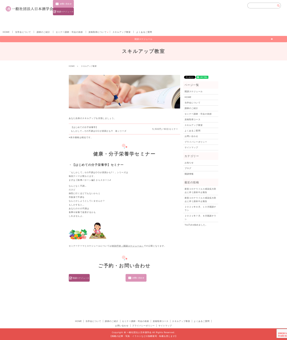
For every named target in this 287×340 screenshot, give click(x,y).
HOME (6, 32)
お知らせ (189, 162)
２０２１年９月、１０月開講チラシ (200, 208)
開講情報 (189, 174)
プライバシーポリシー (196, 142)
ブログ (188, 168)
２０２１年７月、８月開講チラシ (200, 217)
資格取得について (97, 32)
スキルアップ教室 (122, 32)
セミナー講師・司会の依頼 (69, 32)
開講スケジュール (144, 39)
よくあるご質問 (144, 32)
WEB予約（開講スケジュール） (128, 246)
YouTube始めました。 (196, 224)
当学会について (23, 32)
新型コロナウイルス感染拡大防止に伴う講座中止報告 (200, 190)
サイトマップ (191, 147)
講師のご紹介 (43, 32)
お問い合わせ (191, 136)
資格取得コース (192, 119)
